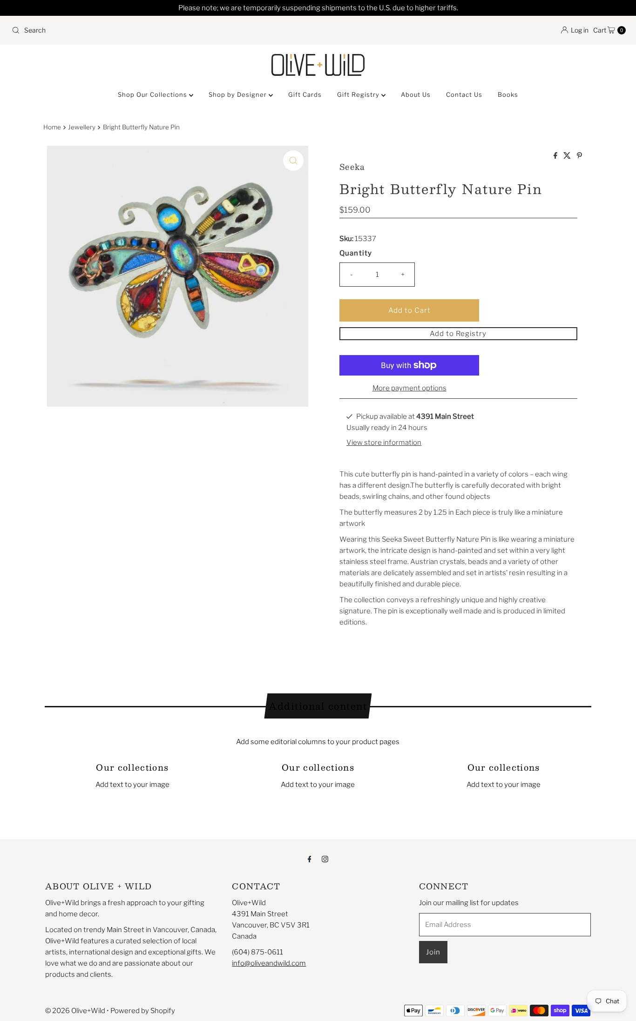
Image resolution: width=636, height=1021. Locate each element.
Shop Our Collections (153, 94)
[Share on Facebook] (556, 156)
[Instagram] (325, 858)
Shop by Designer (239, 94)
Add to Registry (458, 333)
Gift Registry (359, 94)
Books (508, 94)
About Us (416, 94)
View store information (383, 442)
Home (52, 127)
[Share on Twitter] (567, 156)
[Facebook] (309, 858)
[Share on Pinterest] (579, 156)
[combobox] (161, 30)
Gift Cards (305, 94)
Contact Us (464, 94)
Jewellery (81, 127)
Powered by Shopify (142, 1011)
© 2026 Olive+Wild (75, 1011)
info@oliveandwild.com (269, 963)
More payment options (409, 388)
